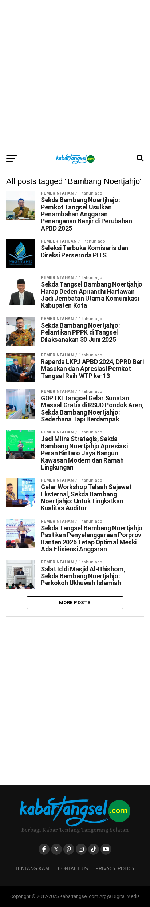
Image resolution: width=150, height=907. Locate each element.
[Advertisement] (75, 75)
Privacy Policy (115, 868)
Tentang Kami (33, 868)
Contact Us (73, 868)
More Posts (75, 602)
